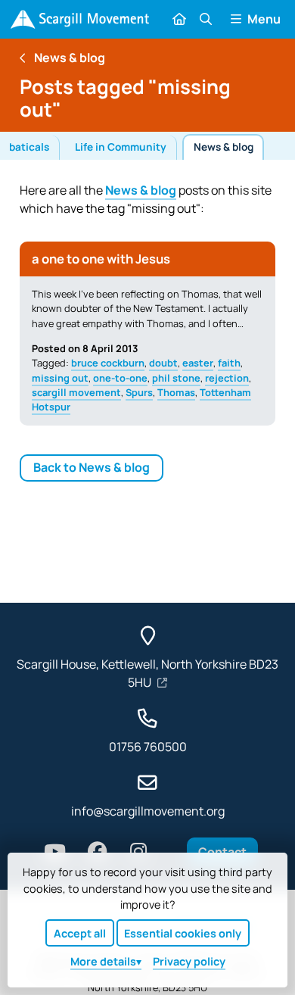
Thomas (176, 392)
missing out (60, 378)
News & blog (223, 147)
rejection (227, 378)
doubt (163, 363)
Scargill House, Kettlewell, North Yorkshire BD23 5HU (147, 673)
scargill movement (76, 392)
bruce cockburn (107, 363)
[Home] (80, 19)
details (103, 961)
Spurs (139, 392)
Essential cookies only (182, 933)
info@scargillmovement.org (148, 811)
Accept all (80, 933)
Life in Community (120, 147)
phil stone (176, 378)
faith (229, 363)
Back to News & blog (91, 467)
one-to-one (120, 378)
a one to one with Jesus (101, 258)
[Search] (205, 19)
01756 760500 (148, 746)
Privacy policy (189, 961)
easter (197, 363)
